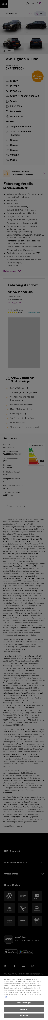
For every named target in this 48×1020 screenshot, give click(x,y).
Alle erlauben (24, 1015)
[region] (24, 998)
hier (6, 997)
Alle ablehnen (24, 1009)
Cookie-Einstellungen (24, 1003)
